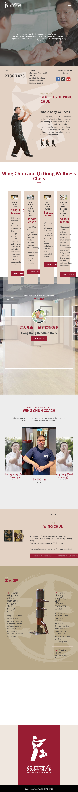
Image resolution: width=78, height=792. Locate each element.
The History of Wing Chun (42, 556)
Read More (38, 339)
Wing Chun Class (38, 50)
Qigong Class (38, 44)
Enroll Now (18, 273)
